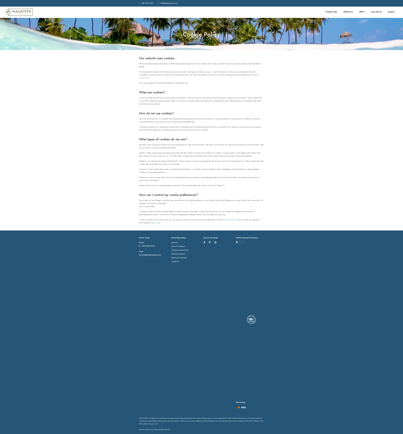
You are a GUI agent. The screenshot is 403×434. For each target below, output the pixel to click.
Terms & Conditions (178, 246)
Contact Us (175, 261)
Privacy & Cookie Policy (179, 250)
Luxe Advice (376, 11)
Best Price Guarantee (179, 258)
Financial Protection (178, 254)
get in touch (156, 222)
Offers (362, 11)
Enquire (391, 11)
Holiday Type (331, 11)
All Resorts (348, 11)
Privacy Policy (144, 78)
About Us (174, 242)
